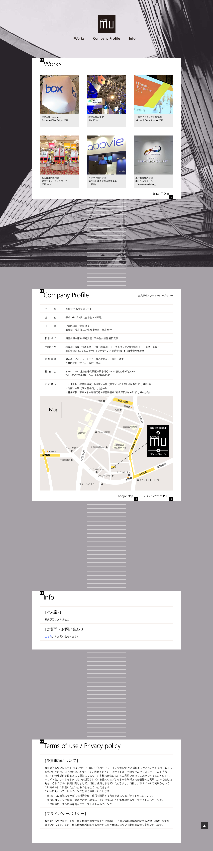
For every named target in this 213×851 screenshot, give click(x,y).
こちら (48, 636)
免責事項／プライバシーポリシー (155, 295)
